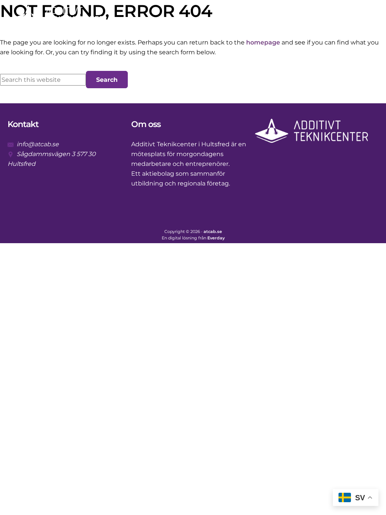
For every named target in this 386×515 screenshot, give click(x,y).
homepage (263, 42)
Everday (216, 238)
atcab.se (213, 231)
